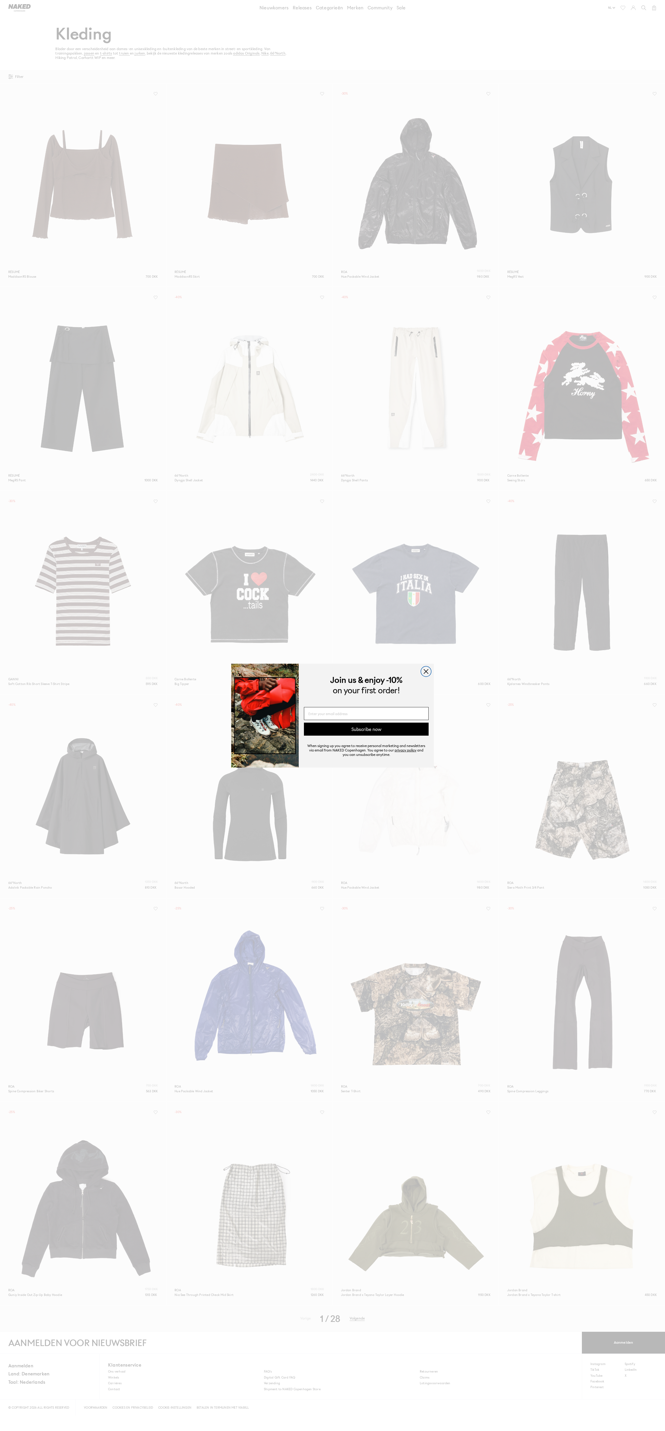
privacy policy (405, 750)
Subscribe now (366, 729)
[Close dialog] (426, 671)
